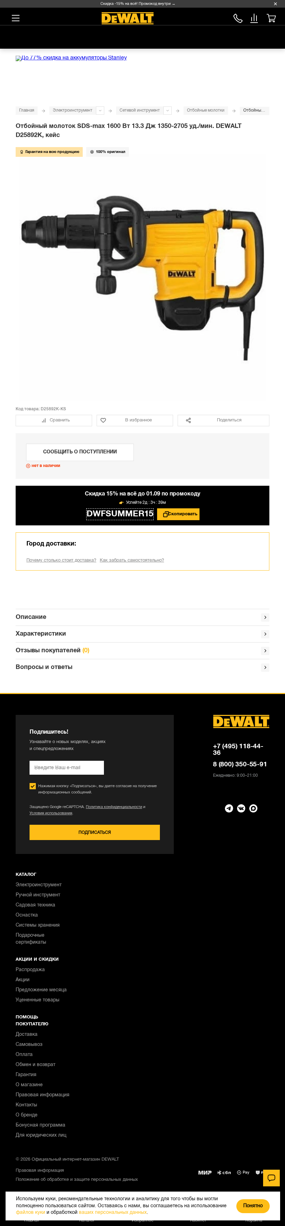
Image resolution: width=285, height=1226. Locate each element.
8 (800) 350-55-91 (238, 17)
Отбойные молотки (206, 110)
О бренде (27, 1115)
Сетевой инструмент (140, 110)
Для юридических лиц (41, 1135)
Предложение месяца (41, 990)
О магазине (29, 1085)
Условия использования (51, 813)
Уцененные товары (37, 1000)
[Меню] (15, 18)
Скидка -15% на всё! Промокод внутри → (133, 4)
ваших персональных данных (113, 1212)
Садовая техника (35, 905)
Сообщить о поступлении (80, 452)
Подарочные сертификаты (31, 939)
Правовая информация (43, 1095)
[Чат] (271, 1178)
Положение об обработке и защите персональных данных (77, 1180)
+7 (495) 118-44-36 (238, 749)
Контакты (26, 1105)
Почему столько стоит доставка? (61, 560)
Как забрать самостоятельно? (132, 560)
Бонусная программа (40, 1125)
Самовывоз (29, 1044)
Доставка (27, 1034)
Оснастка (27, 915)
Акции (23, 980)
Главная (26, 110)
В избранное (138, 420)
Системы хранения (38, 925)
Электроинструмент (72, 110)
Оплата (24, 1054)
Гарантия (26, 1075)
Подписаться (95, 832)
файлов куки (30, 1212)
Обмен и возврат (35, 1065)
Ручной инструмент (38, 895)
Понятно (253, 1206)
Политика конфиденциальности (114, 807)
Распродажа (30, 970)
